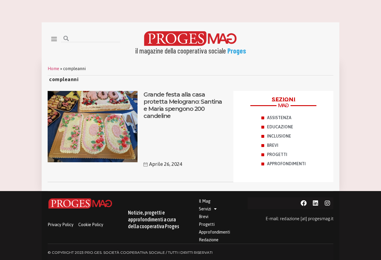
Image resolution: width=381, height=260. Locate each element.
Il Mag (204, 201)
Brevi (203, 216)
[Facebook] (304, 203)
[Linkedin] (315, 203)
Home (53, 68)
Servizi (205, 209)
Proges (236, 50)
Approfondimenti (214, 232)
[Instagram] (327, 203)
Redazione (208, 239)
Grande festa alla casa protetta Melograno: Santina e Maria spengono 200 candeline (182, 105)
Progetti (207, 224)
